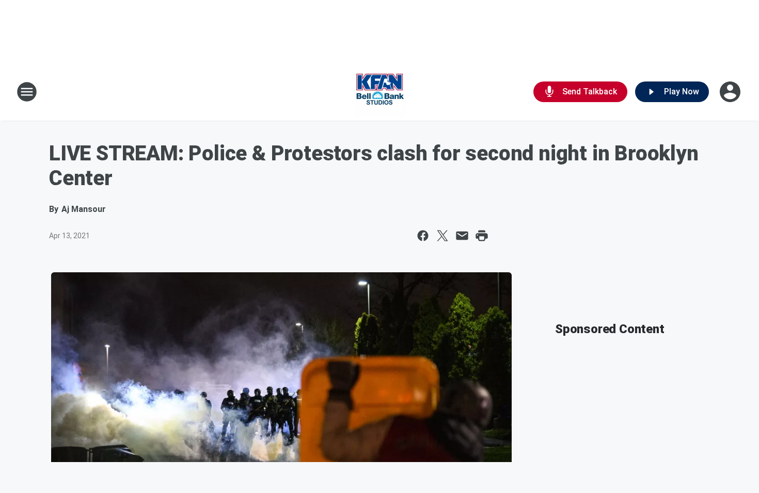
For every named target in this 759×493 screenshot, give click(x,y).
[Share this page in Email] (462, 235)
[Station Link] (379, 92)
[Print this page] (482, 235)
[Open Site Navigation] (27, 91)
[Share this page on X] (442, 235)
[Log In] (731, 91)
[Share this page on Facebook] (423, 235)
